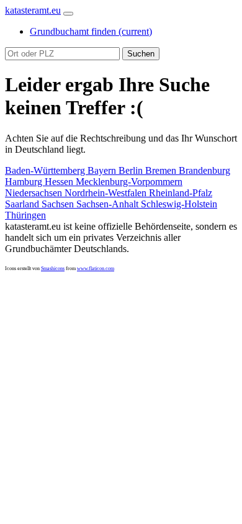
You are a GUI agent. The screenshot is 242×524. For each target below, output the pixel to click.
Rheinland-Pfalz (180, 192)
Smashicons (53, 268)
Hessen (60, 181)
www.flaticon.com (95, 268)
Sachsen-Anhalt (108, 204)
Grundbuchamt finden (91, 31)
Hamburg (25, 181)
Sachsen (59, 204)
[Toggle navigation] (68, 14)
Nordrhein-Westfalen (107, 192)
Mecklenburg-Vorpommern (129, 181)
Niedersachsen (35, 192)
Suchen (141, 53)
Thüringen (25, 215)
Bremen (162, 170)
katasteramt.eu (33, 10)
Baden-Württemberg (46, 170)
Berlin (132, 170)
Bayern (103, 170)
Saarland (23, 204)
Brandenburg (204, 170)
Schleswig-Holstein (179, 204)
